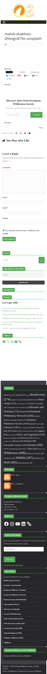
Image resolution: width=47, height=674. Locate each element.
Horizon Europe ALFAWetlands (15, 599)
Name (5, 197)
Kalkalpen (16, 431)
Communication (12, 407)
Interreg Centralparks (12, 609)
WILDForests (9, 458)
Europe (24, 411)
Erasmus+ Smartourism (12, 585)
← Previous (6, 123)
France (39, 424)
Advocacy (9, 395)
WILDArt (41, 449)
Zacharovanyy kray (24, 463)
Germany (11, 427)
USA (23, 449)
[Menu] (4, 22)
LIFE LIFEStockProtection (13, 619)
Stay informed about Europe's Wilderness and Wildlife (20, 232)
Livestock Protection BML (13, 628)
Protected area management (12, 438)
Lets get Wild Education (12, 614)
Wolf (10, 462)
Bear (27, 395)
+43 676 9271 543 (10, 507)
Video (32, 449)
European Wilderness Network (15, 595)
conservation (23, 407)
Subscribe (36, 115)
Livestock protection (28, 431)
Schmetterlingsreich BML (13, 633)
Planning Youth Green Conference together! (17, 318)
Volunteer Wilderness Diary (14, 638)
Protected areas (28, 438)
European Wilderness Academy (15, 590)
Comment (6, 167)
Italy (7, 431)
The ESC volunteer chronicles (12, 328)
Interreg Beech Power (11, 604)
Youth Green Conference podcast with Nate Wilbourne (21, 308)
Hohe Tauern (37, 427)
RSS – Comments (17, 484)
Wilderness (15, 453)
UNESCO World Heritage (12, 449)
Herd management (25, 427)
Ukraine (35, 444)
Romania (30, 441)
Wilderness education (35, 453)
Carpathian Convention (18, 400)
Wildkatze (7, 642)
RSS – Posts (15, 475)
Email (5, 208)
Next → (42, 128)
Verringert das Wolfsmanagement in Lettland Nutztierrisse (22, 322)
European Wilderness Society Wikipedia (17, 656)
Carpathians (31, 400)
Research (18, 441)
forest (32, 424)
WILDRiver (38, 458)
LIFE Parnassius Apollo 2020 (14, 623)
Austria (20, 395)
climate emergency (22, 403)
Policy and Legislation (30, 434)
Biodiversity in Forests (12, 580)
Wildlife (24, 457)
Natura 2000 (12, 435)
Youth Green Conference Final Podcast (15, 314)
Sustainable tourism (15, 445)
